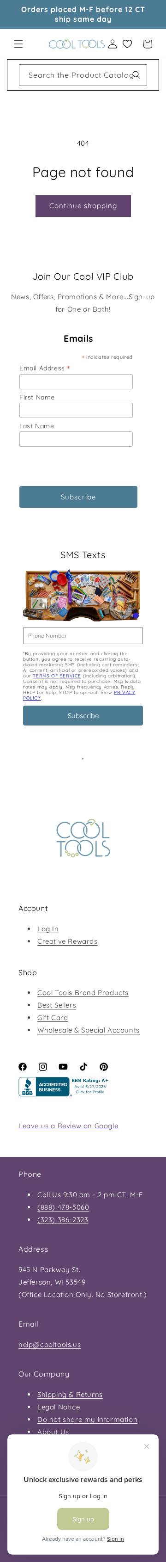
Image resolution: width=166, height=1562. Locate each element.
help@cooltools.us (49, 1344)
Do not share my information (87, 1419)
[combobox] (83, 75)
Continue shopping (83, 205)
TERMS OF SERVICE (57, 676)
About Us (53, 1431)
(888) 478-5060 (63, 1207)
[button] (18, 44)
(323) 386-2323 (62, 1219)
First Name (37, 397)
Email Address (44, 368)
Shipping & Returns (70, 1394)
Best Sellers (56, 1005)
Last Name (36, 426)
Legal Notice (58, 1406)
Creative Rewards (67, 941)
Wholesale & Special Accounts (88, 1030)
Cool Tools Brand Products (83, 992)
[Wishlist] (127, 44)
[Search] (136, 75)
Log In (48, 928)
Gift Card (52, 1017)
